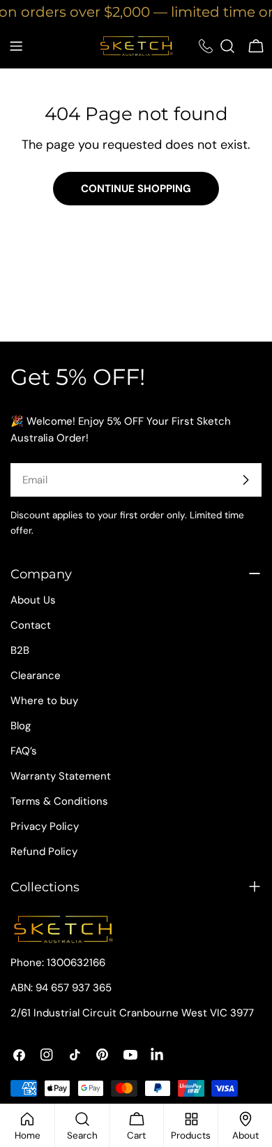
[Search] (227, 46)
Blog (20, 726)
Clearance (35, 675)
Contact (30, 625)
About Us (33, 600)
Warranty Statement (60, 776)
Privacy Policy (44, 826)
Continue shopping (136, 189)
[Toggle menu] (16, 46)
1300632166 (76, 963)
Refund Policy (43, 852)
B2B (19, 650)
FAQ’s (23, 751)
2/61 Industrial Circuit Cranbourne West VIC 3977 (132, 1013)
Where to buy (44, 701)
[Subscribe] (245, 480)
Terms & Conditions (59, 801)
